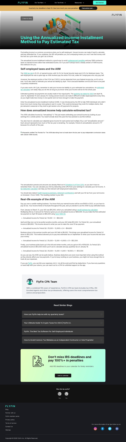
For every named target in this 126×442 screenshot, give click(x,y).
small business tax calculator (87, 210)
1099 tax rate (28, 73)
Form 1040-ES (60, 214)
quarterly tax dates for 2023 (84, 94)
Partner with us (10, 413)
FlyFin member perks (12, 416)
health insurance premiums (47, 193)
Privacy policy (10, 420)
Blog (6, 409)
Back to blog (27, 18)
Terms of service (10, 423)
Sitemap (8, 430)
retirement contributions (65, 193)
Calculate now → (88, 8)
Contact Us (9, 426)
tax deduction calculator (29, 189)
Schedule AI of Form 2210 (74, 185)
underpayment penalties (76, 60)
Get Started (100, 3)
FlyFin (30, 263)
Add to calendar (63, 375)
